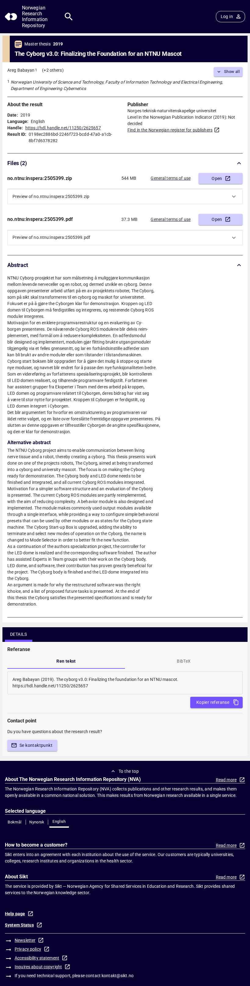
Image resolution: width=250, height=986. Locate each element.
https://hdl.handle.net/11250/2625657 (63, 127)
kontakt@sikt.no (118, 975)
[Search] (69, 16)
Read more (226, 779)
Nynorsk (37, 822)
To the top (129, 771)
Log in (227, 16)
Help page (15, 913)
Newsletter (25, 940)
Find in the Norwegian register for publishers (169, 130)
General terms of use (171, 178)
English (59, 821)
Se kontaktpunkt (36, 745)
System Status (19, 925)
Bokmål (14, 822)
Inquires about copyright (38, 966)
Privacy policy (28, 949)
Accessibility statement (37, 957)
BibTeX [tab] (184, 661)
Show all (232, 71)
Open (217, 178)
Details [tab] (18, 634)
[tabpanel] (125, 682)
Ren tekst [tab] (66, 661)
